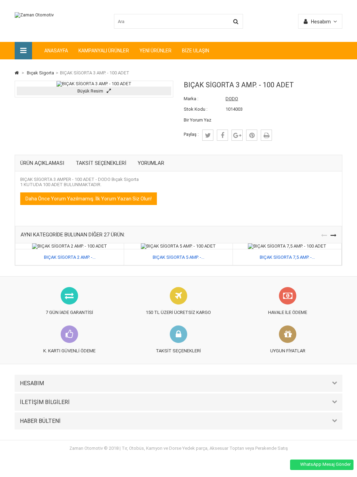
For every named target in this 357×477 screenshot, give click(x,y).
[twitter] (207, 135)
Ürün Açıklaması (42, 163)
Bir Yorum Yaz (197, 120)
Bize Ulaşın (195, 50)
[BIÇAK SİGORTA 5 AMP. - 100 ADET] (178, 246)
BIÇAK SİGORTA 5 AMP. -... (178, 257)
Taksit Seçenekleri (101, 163)
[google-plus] (237, 135)
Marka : (191, 98)
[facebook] (222, 135)
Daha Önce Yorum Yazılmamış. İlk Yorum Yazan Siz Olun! (88, 198)
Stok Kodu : (195, 109)
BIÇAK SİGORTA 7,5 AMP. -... (287, 257)
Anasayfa (56, 50)
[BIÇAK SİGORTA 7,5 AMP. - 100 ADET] (287, 246)
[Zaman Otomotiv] (34, 14)
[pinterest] (251, 135)
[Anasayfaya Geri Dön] (17, 72)
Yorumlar (151, 163)
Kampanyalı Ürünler (103, 50)
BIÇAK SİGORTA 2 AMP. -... (70, 257)
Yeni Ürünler (155, 50)
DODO (232, 98)
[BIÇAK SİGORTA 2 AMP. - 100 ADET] (69, 246)
